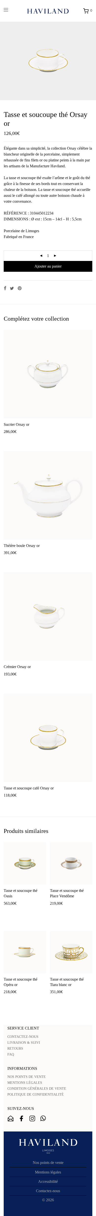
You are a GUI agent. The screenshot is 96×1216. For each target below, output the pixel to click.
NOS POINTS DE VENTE (26, 1077)
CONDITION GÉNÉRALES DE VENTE (36, 1088)
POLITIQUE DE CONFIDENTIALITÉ (35, 1094)
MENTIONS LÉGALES (24, 1083)
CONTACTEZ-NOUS (22, 1037)
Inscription (10, 1118)
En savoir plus (42, 439)
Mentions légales (48, 1172)
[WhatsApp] (43, 1118)
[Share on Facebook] (5, 288)
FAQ (10, 1054)
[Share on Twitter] (12, 288)
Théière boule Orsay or (22, 546)
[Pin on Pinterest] (20, 288)
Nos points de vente (48, 1162)
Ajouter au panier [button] (14, 439)
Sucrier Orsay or (16, 424)
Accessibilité (48, 1181)
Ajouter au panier (48, 266)
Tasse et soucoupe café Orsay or (29, 788)
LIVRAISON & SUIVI (23, 1042)
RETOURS (15, 1048)
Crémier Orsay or (17, 667)
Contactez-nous (48, 1191)
